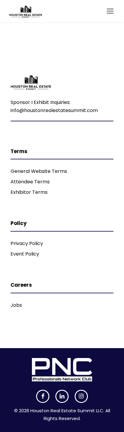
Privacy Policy (27, 243)
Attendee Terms (30, 181)
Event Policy (25, 253)
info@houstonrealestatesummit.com (54, 110)
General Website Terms (39, 171)
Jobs (16, 305)
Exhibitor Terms (29, 192)
